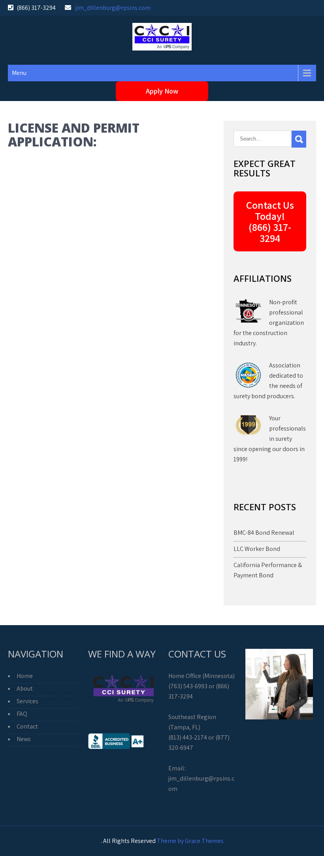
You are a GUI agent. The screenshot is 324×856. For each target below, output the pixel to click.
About (25, 688)
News (24, 739)
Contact (27, 726)
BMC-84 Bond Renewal (264, 532)
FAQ (22, 714)
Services (27, 701)
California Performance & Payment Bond (268, 570)
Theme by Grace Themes (190, 841)
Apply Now (162, 91)
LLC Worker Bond (257, 549)
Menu (19, 73)
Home (25, 676)
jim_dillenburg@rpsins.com (113, 8)
